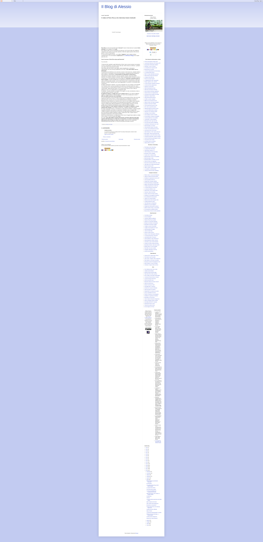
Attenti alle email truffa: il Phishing (151, 89)
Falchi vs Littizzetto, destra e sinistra (151, 300)
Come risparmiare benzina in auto (151, 105)
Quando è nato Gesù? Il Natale (150, 103)
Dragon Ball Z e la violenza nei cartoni (152, 291)
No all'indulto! (149, 483)
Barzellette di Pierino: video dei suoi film (152, 244)
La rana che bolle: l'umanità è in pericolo (152, 83)
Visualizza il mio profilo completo (153, 33)
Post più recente (105, 139)
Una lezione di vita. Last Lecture (150, 130)
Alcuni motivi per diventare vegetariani (152, 91)
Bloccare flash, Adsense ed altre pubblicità (152, 210)
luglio (148, 479)
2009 (147, 465)
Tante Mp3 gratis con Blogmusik (150, 203)
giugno (148, 520)
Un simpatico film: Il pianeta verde (151, 67)
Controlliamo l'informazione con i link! (151, 124)
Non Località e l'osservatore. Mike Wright (152, 275)
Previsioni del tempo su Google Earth (151, 182)
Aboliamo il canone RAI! (149, 86)
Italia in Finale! (149, 510)
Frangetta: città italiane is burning (151, 249)
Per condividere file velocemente (151, 196)
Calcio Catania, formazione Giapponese (152, 298)
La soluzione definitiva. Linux (150, 189)
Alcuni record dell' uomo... (149, 280)
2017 (147, 452)
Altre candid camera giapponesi (152, 503)
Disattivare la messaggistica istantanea (152, 195)
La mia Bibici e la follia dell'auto (150, 169)
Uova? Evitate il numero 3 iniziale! (151, 114)
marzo (148, 525)
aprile (148, 523)
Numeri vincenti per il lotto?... (150, 284)
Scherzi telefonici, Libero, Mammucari (151, 238)
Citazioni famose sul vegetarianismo (151, 92)
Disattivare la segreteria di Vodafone (151, 295)
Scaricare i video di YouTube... (150, 192)
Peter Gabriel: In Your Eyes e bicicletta (152, 260)
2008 (147, 466)
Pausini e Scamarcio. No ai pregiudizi (151, 294)
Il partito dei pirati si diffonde (152, 509)
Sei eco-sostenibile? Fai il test (150, 292)
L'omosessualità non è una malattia (151, 117)
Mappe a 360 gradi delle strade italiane (152, 184)
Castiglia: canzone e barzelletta (150, 226)
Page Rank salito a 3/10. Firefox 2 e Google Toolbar (153, 494)
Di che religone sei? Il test (149, 306)
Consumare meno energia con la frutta (152, 94)
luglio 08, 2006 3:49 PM (108, 134)
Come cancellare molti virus (150, 179)
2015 (147, 455)
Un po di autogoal (148, 216)
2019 (147, 450)
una (129, 55)
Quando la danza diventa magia (150, 272)
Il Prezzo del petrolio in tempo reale (151, 61)
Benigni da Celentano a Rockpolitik (151, 223)
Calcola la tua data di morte (150, 305)
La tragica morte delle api (149, 77)
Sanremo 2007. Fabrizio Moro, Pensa (151, 255)
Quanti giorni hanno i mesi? (150, 303)
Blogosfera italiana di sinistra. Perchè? (152, 281)
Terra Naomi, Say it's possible (150, 257)
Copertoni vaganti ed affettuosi (150, 218)
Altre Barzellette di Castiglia (150, 229)
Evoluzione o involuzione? (151, 505)
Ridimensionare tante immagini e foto (151, 199)
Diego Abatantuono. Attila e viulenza (151, 240)
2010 (147, 463)
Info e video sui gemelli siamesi (150, 106)
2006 (147, 470)
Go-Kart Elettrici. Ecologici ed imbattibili (152, 116)
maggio (148, 521)
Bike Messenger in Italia (149, 158)
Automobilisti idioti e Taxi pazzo (150, 237)
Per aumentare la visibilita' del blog (151, 209)
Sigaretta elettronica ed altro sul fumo (151, 108)
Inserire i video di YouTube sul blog (151, 193)
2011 (147, 462)
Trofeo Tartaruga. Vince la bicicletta (151, 151)
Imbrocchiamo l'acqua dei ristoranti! (151, 75)
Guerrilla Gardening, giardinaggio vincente (152, 138)
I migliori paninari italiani (149, 270)
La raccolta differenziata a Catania (151, 110)
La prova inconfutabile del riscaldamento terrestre (151, 491)
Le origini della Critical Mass (150, 148)
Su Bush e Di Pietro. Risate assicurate (152, 243)
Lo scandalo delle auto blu (149, 72)
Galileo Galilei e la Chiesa (149, 142)
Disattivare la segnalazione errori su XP (152, 178)
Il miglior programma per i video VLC (151, 185)
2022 (147, 447)
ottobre (148, 474)
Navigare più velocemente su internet (151, 206)
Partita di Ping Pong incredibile (150, 219)
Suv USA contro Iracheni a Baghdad (151, 122)
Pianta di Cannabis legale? (150, 78)
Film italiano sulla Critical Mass (150, 147)
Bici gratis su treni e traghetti (150, 153)
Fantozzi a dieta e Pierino (149, 232)
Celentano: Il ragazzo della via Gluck (151, 264)
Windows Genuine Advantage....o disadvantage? (153, 515)
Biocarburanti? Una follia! (149, 69)
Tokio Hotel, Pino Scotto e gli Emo (151, 273)
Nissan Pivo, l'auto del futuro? (152, 518)
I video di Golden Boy (148, 230)
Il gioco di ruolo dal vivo (149, 283)
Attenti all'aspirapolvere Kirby (150, 88)
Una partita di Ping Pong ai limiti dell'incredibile (152, 486)
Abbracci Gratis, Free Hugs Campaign (152, 102)
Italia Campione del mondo (152, 501)
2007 (147, 468)
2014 (147, 457)
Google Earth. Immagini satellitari (151, 181)
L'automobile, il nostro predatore (150, 119)
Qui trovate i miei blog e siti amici (153, 36)
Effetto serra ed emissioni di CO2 (151, 100)
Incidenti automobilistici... (149, 251)
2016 (147, 454)
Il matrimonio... (149, 496)
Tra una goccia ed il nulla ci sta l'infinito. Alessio (158, 441)
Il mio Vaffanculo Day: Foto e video (151, 269)
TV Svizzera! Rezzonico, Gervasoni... (151, 235)
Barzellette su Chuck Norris (150, 297)
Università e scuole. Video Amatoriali (151, 241)
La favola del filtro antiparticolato (151, 85)
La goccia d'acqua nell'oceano (150, 278)
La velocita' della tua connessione (151, 187)
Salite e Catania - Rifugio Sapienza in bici (152, 167)
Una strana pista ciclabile (151, 489)
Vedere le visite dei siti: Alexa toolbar (151, 176)
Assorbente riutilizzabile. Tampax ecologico (153, 136)
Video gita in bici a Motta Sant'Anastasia (152, 164)
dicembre (148, 471)
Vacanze (148, 497)
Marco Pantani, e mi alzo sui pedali (151, 263)
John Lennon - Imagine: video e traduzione (152, 258)
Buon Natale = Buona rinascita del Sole (152, 133)
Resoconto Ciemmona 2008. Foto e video (152, 162)
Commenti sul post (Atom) (110, 141)
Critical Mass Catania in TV (150, 150)
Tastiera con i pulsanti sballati (150, 198)
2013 (147, 458)
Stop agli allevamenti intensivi (150, 97)
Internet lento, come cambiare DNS (151, 190)
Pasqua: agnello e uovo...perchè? (151, 81)
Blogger (136, 533)
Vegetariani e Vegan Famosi (150, 95)
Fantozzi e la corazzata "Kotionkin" (151, 221)
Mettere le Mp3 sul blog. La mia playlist (152, 207)
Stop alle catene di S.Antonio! (150, 289)
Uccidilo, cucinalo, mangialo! (150, 99)
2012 (147, 460)
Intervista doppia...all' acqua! (150, 125)
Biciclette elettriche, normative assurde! (152, 159)
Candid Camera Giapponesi (152, 516)
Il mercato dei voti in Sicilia (149, 139)
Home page (121, 139)
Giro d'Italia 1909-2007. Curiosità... (151, 302)
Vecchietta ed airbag (148, 215)
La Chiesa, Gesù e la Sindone (150, 141)
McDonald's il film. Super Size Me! (151, 120)
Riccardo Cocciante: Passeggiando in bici (152, 261)
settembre (149, 476)
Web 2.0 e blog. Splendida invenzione (152, 74)
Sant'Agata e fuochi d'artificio (150, 113)
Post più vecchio (137, 139)
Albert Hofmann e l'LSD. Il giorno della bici (152, 131)
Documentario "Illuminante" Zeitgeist (151, 64)
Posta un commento (106, 136)
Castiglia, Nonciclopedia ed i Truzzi (151, 227)
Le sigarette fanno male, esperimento (151, 80)
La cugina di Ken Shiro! (151, 487)
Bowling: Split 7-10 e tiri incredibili (151, 246)
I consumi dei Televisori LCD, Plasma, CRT (152, 63)
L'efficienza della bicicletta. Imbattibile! (152, 170)
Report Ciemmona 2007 (149, 165)
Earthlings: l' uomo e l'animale (150, 66)
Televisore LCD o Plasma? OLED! (151, 111)
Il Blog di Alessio (116, 6)
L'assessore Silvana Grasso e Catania (152, 277)
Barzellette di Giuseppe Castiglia (151, 224)
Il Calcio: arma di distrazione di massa (152, 128)
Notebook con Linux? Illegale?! (150, 204)
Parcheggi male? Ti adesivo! (150, 286)
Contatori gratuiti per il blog (150, 201)
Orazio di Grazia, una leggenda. (150, 161)
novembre (149, 473)
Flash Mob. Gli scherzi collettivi (150, 248)
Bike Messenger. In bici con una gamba (152, 156)
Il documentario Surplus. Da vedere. (151, 127)
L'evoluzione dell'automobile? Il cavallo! (154, 512)
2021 (147, 449)
